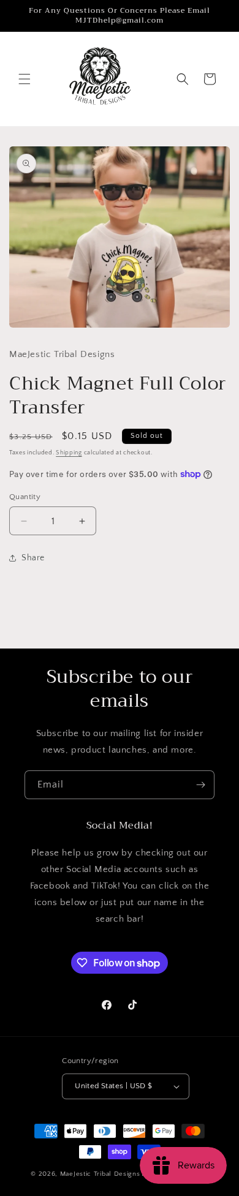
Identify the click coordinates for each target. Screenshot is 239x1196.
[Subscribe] (200, 784)
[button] (24, 79)
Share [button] (33, 558)
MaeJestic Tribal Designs (100, 1174)
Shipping (69, 452)
